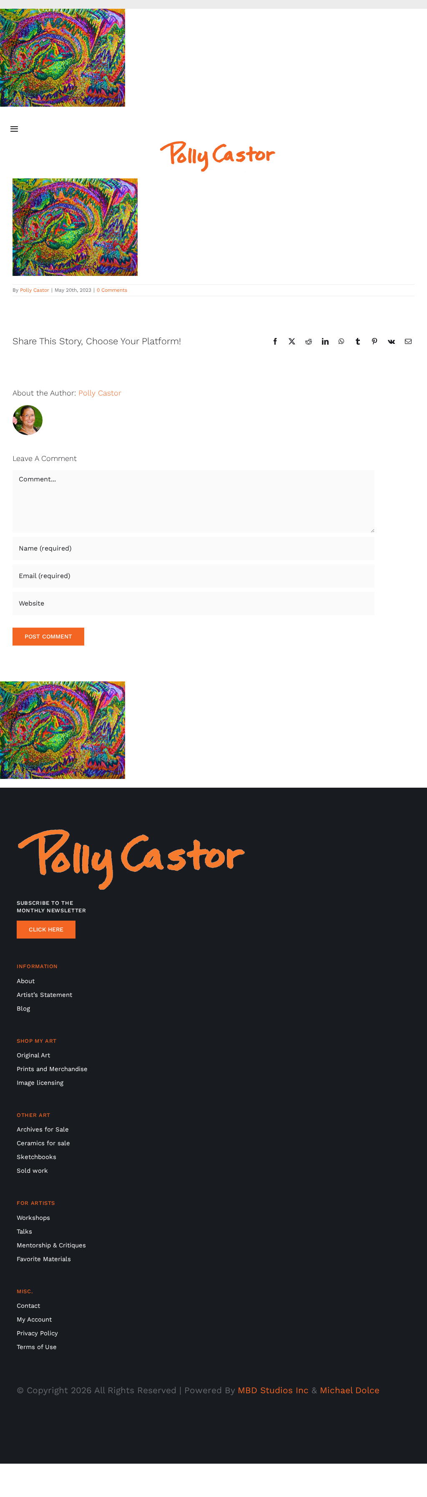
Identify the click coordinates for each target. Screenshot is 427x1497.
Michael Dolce (349, 1390)
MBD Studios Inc (273, 1390)
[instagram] (213, 1419)
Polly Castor (34, 290)
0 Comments (112, 290)
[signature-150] (217, 145)
